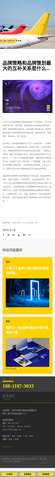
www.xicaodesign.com (29, 223)
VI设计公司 (7, 122)
